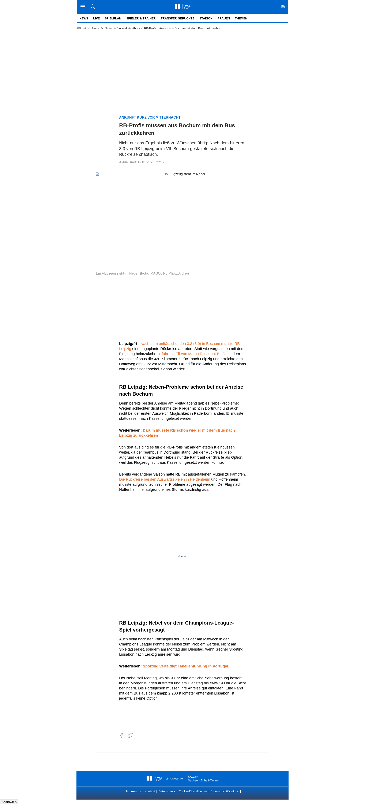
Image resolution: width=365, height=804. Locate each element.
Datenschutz (166, 791)
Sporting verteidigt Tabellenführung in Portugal (185, 666)
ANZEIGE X (9, 801)
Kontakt (150, 791)
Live (96, 18)
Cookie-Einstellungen (193, 791)
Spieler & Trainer (141, 18)
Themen (241, 18)
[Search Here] (92, 7)
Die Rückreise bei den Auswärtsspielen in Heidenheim (164, 479)
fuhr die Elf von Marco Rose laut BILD (193, 354)
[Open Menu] (82, 7)
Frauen (224, 18)
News (83, 18)
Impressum (133, 791)
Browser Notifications (225, 791)
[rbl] (154, 778)
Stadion (205, 18)
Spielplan (113, 18)
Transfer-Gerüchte (177, 18)
